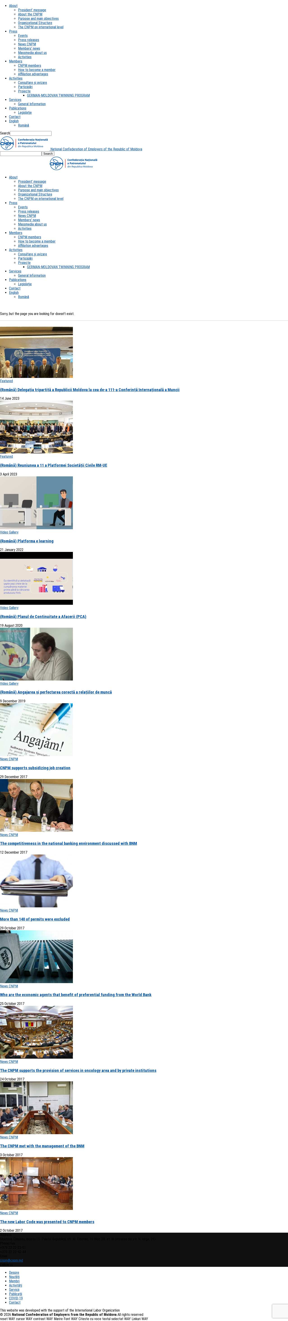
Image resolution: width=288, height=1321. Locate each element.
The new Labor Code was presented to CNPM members (47, 1221)
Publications (17, 108)
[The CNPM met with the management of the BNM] (36, 1133)
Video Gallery (9, 532)
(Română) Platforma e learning (27, 541)
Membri (14, 1281)
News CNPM (27, 44)
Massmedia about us (32, 53)
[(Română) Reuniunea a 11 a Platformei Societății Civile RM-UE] (36, 452)
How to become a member (37, 70)
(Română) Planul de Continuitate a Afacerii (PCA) (43, 616)
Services (15, 100)
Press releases (28, 40)
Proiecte (24, 91)
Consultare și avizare (32, 82)
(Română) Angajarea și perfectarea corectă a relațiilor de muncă (56, 692)
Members (15, 61)
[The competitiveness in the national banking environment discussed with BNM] (36, 830)
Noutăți (14, 1277)
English (14, 121)
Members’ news (29, 48)
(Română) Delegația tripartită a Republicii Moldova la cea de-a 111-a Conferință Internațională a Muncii (90, 389)
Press (13, 31)
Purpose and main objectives (38, 18)
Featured (6, 381)
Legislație (25, 112)
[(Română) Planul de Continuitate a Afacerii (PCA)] (36, 603)
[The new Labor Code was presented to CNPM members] (36, 1209)
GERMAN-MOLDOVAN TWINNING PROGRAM (58, 95)
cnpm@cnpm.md (11, 1260)
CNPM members (29, 65)
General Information (32, 104)
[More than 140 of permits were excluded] (36, 906)
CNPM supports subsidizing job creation (35, 767)
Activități (15, 1285)
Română (23, 125)
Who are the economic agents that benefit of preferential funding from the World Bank (75, 994)
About (13, 6)
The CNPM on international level (40, 27)
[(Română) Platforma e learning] (36, 528)
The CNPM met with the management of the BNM (42, 1146)
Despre (14, 1272)
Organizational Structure (35, 23)
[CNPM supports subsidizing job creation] (36, 755)
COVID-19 (16, 1298)
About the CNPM (30, 14)
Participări (25, 87)
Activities (25, 57)
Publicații (15, 1294)
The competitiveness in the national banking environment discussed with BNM (68, 843)
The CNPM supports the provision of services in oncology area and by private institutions (78, 1070)
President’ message (32, 10)
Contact (14, 117)
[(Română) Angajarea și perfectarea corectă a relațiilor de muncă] (36, 679)
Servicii (14, 1290)
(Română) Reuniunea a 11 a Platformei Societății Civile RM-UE (53, 465)
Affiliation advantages (33, 74)
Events (23, 35)
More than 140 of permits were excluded (35, 919)
